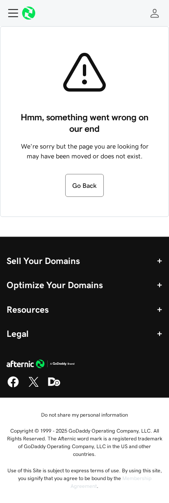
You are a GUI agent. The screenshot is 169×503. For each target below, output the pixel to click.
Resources (28, 309)
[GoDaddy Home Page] (41, 365)
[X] (33, 386)
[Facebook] (13, 386)
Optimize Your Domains (55, 284)
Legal (18, 333)
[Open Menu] (10, 13)
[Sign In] (154, 13)
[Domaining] (54, 386)
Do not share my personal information (84, 414)
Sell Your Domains (43, 260)
